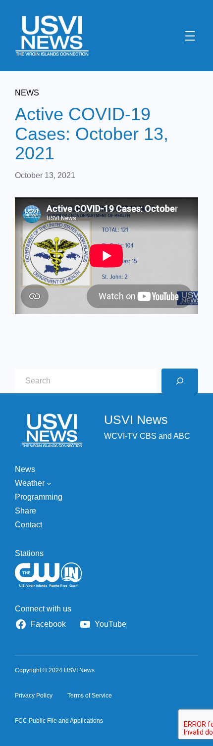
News (27, 93)
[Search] (179, 381)
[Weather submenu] (49, 483)
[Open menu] (190, 36)
